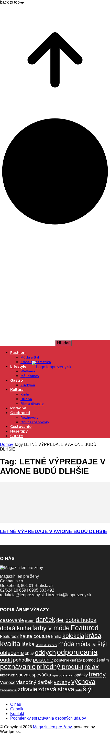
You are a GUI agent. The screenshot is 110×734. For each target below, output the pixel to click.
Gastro (16, 380)
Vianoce (7, 682)
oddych (45, 652)
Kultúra (17, 389)
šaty (78, 690)
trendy (97, 674)
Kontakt (17, 713)
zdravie (27, 689)
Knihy (25, 394)
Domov (6, 444)
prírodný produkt (60, 666)
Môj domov (29, 376)
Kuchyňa (27, 385)
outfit (6, 660)
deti (60, 620)
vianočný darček (34, 682)
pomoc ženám (96, 660)
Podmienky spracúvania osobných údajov (48, 718)
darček (45, 619)
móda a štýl (91, 643)
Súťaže (16, 436)
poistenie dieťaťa (68, 660)
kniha (56, 636)
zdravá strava (56, 689)
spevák (23, 674)
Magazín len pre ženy (52, 727)
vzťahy (62, 682)
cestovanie (12, 620)
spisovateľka (62, 675)
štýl (88, 689)
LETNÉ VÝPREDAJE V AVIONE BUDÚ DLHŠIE (53, 531)
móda (66, 643)
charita (30, 621)
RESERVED (7, 675)
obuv (29, 653)
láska (28, 644)
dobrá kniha (15, 628)
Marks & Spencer (46, 645)
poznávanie (18, 667)
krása (93, 635)
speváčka (41, 674)
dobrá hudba (80, 620)
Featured (84, 628)
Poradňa (18, 408)
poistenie (43, 660)
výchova (83, 681)
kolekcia (73, 635)
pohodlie (22, 660)
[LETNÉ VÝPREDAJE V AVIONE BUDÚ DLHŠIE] (55, 521)
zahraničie (8, 690)
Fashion (18, 352)
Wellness (28, 371)
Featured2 (9, 636)
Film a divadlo (32, 404)
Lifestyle (18, 366)
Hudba (26, 399)
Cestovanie (20, 426)
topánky (80, 675)
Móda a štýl (29, 357)
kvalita (10, 643)
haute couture (35, 636)
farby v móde (51, 628)
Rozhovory (29, 417)
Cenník (16, 709)
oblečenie (12, 653)
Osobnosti (20, 412)
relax (91, 666)
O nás (15, 704)
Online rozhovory (34, 422)
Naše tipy (19, 431)
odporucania (77, 652)
